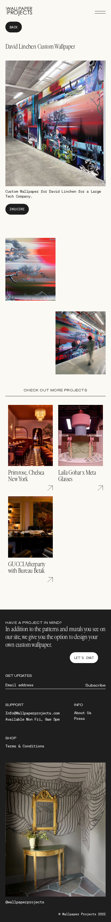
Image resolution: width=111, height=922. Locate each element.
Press (79, 718)
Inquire (17, 209)
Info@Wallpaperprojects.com (32, 713)
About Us (82, 712)
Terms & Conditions (24, 746)
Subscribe (95, 685)
